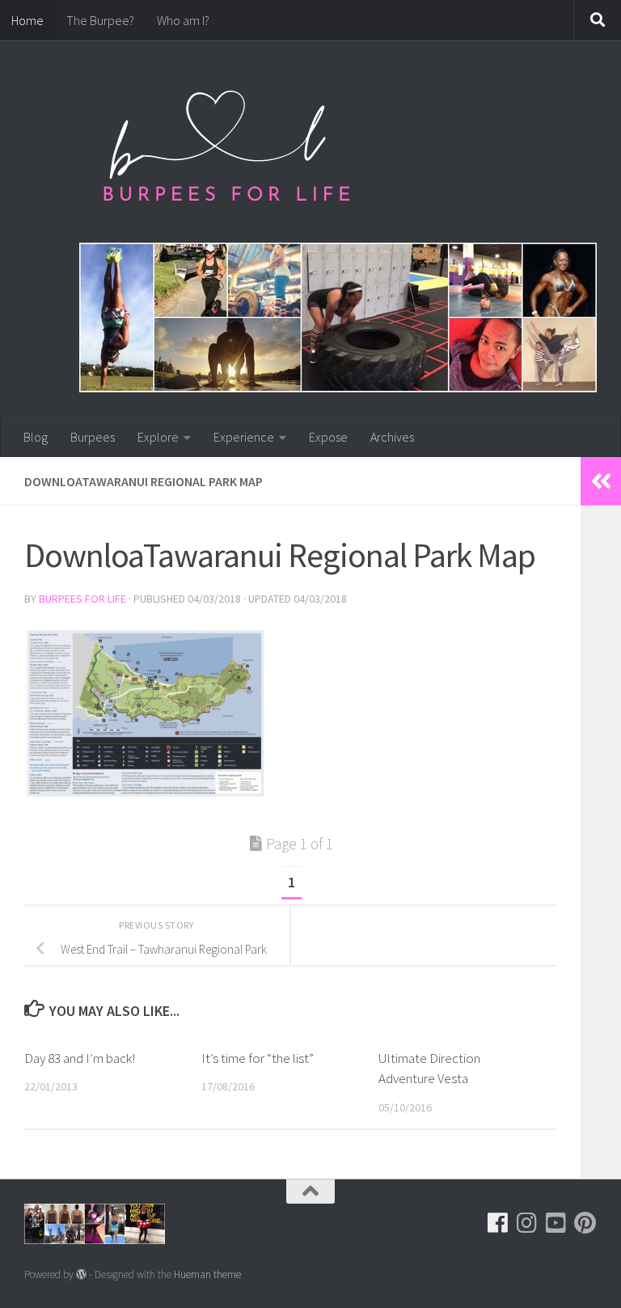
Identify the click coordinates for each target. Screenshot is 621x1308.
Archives (392, 437)
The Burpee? (100, 20)
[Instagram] (527, 1223)
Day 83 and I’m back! (79, 1058)
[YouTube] (556, 1223)
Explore (158, 437)
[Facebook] (498, 1223)
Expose (328, 437)
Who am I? (183, 20)
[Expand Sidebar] (601, 481)
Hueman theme (207, 1274)
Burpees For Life (82, 598)
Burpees (92, 437)
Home (27, 20)
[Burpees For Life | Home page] (226, 154)
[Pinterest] (585, 1223)
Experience (243, 437)
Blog (35, 437)
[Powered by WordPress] (81, 1274)
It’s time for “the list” (257, 1058)
